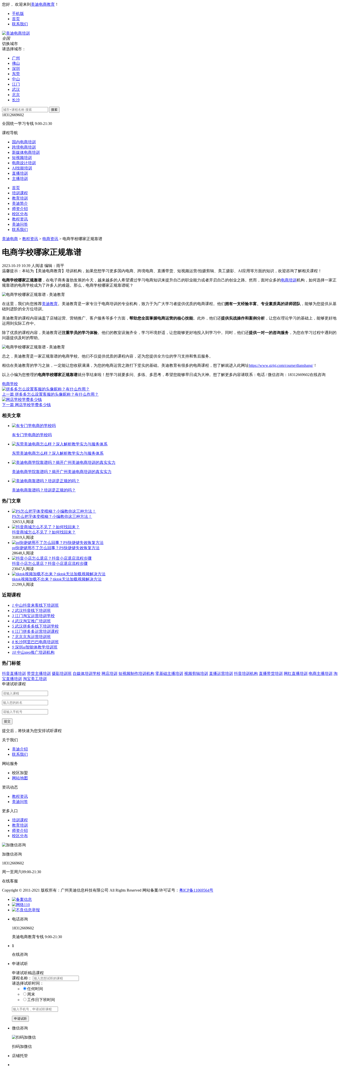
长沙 (16, 100)
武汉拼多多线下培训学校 (35, 626)
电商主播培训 (321, 673)
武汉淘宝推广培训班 (31, 621)
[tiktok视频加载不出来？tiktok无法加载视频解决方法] (59, 574)
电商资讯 (50, 239)
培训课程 (20, 193)
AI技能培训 (22, 168)
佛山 (16, 63)
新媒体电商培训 (26, 152)
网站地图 (20, 778)
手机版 (18, 13)
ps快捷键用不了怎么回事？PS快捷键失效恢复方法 (56, 548)
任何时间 (35, 989)
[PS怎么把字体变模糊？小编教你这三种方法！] (54, 511)
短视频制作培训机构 (136, 673)
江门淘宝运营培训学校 (33, 616)
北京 (16, 95)
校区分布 (20, 214)
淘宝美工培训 (35, 679)
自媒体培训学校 (87, 673)
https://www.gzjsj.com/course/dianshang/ (281, 365)
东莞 (16, 74)
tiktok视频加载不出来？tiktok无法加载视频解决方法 (57, 579)
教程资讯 (20, 219)
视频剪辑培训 (196, 673)
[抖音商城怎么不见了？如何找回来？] (46, 527)
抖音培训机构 (246, 673)
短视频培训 (22, 158)
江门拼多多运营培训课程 (35, 631)
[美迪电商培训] (16, 33)
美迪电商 (10, 239)
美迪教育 (50, 304)
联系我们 (20, 24)
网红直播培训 (296, 673)
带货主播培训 (39, 673)
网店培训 (109, 673)
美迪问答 (20, 224)
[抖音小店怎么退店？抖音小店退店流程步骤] (52, 558)
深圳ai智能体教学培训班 (34, 647)
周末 (31, 994)
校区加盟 (20, 773)
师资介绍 (20, 209)
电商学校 (10, 384)
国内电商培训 (24, 142)
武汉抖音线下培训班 (31, 610)
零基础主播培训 (169, 673)
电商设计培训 (24, 163)
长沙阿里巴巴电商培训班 (35, 642)
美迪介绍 (20, 749)
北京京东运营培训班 (31, 637)
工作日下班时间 (41, 1000)
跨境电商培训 (24, 147)
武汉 (16, 89)
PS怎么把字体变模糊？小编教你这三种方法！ (52, 516)
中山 (16, 79)
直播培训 (20, 173)
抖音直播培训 (14, 673)
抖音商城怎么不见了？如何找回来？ (44, 532)
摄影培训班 (62, 673)
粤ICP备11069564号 (196, 890)
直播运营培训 (221, 673)
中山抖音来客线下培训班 (35, 605)
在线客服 (10, 881)
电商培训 (289, 280)
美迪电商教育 (43, 4)
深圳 (16, 68)
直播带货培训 (271, 673)
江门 (16, 84)
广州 (16, 58)
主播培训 (20, 178)
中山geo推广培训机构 (33, 652)
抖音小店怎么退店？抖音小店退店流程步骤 (50, 563)
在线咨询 (318, 375)
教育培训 (20, 198)
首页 (16, 19)
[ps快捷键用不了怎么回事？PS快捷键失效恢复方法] (58, 542)
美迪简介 (20, 203)
